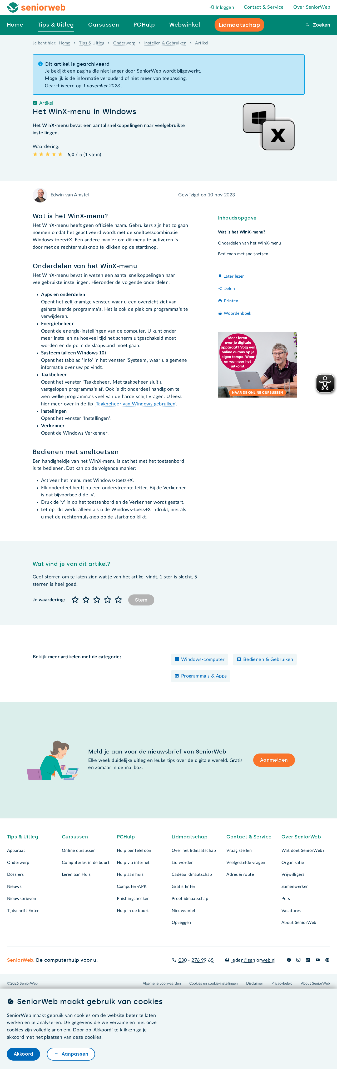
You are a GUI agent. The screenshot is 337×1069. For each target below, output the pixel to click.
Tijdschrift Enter (23, 911)
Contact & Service (264, 7)
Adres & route (240, 874)
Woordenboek (237, 313)
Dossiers (15, 874)
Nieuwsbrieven (21, 899)
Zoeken (321, 25)
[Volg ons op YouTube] (317, 960)
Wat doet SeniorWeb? (302, 850)
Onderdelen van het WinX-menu (249, 243)
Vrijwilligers (293, 874)
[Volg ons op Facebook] (289, 960)
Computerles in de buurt (86, 863)
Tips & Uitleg (91, 43)
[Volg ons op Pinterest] (327, 960)
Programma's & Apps (204, 676)
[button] (75, 600)
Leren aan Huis (76, 874)
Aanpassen (74, 1054)
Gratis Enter (183, 886)
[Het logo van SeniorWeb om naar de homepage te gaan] (36, 7)
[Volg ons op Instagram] (298, 960)
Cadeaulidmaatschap (192, 874)
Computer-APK (132, 886)
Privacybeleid (282, 983)
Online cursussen (79, 850)
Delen (229, 289)
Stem (141, 600)
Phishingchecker (133, 899)
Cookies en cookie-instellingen (213, 983)
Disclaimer (254, 983)
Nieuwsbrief (184, 911)
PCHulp (126, 837)
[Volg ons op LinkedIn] (308, 960)
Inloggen (224, 7)
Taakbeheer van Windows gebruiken (136, 404)
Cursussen (75, 837)
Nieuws (14, 886)
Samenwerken (295, 886)
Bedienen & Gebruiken (268, 659)
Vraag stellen (239, 850)
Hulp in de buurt (133, 911)
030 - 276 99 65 (196, 960)
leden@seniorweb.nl (253, 960)
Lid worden (183, 863)
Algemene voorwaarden (162, 983)
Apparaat (16, 850)
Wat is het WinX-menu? (241, 232)
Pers (285, 899)
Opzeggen (181, 922)
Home (64, 43)
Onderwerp (124, 43)
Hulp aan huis (130, 874)
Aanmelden (274, 760)
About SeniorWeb (298, 922)
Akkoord (23, 1054)
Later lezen (234, 276)
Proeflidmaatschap (190, 899)
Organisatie (292, 863)
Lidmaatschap (189, 837)
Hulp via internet (133, 863)
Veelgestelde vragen (245, 863)
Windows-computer (203, 659)
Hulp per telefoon (134, 850)
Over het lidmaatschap (194, 850)
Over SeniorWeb (311, 7)
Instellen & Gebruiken (165, 43)
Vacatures (291, 911)
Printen (231, 301)
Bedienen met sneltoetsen (243, 254)
